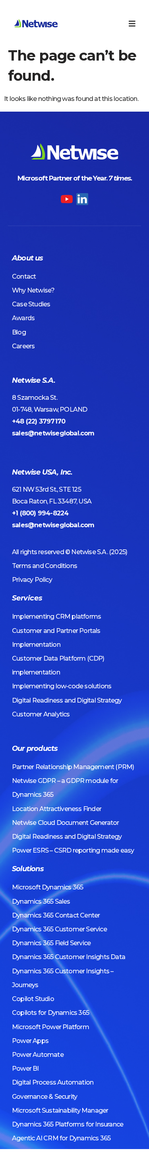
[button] (132, 23)
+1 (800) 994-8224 (40, 513)
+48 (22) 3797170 (38, 421)
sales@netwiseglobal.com (53, 433)
